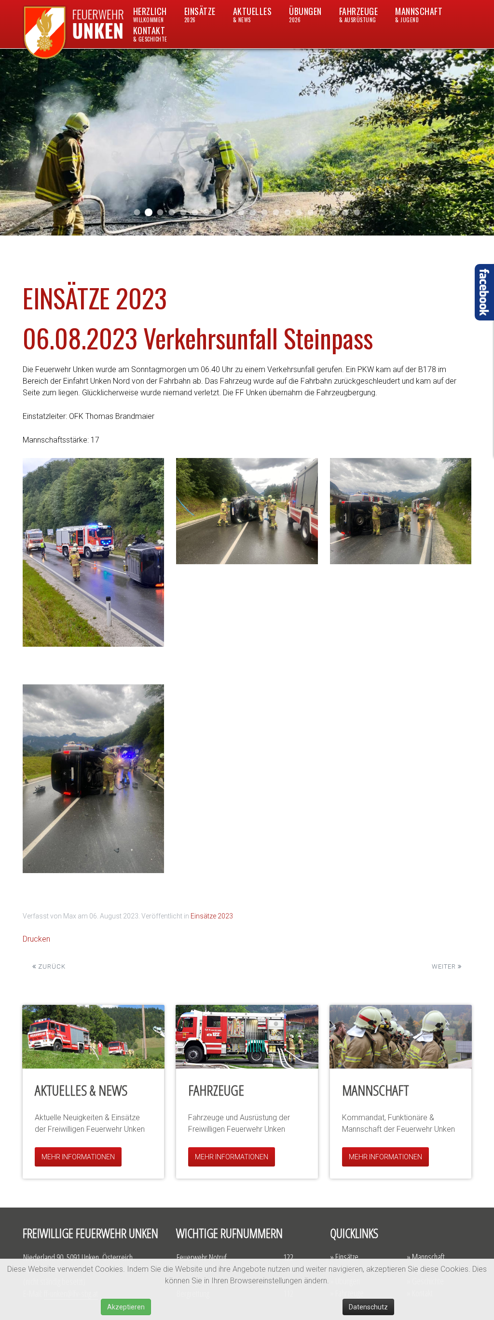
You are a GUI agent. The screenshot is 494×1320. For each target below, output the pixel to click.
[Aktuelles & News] (93, 1037)
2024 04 (183, 212)
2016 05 (357, 212)
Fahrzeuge (358, 14)
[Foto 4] (93, 778)
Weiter (445, 966)
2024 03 (195, 212)
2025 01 (172, 212)
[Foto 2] (246, 511)
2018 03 (334, 212)
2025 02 (160, 212)
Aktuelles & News (81, 1090)
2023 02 (241, 212)
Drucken (36, 939)
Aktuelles (252, 14)
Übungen (305, 14)
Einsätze (200, 14)
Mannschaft (418, 14)
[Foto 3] (400, 511)
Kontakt (150, 33)
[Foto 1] (93, 552)
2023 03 (230, 212)
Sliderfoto (311, 212)
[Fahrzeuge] (247, 1037)
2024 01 (218, 212)
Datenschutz (368, 1307)
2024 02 (207, 212)
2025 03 (148, 212)
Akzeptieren (126, 1307)
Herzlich (150, 14)
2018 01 (346, 212)
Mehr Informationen (78, 1157)
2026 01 (137, 212)
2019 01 (299, 212)
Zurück (51, 966)
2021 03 (264, 212)
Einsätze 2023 (212, 916)
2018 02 (322, 212)
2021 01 (276, 212)
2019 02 (288, 212)
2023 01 (253, 212)
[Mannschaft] (400, 1037)
